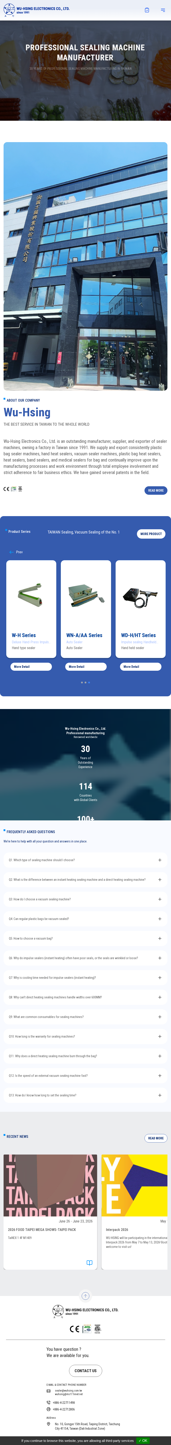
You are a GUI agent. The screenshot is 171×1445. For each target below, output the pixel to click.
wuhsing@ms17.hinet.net (69, 1394)
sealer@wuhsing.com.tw (68, 1390)
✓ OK (142, 1441)
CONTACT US (86, 1370)
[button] (151, 534)
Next (12, 552)
